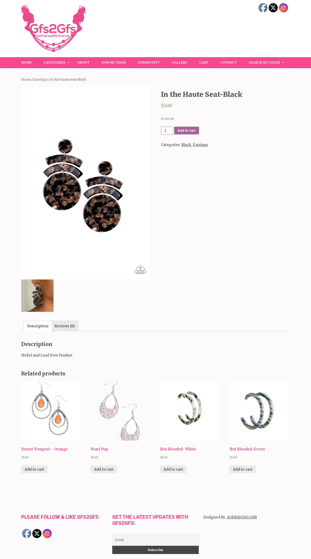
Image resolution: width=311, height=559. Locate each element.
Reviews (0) (64, 326)
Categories (54, 62)
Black (186, 145)
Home (26, 62)
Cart (203, 62)
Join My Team (113, 62)
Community (149, 62)
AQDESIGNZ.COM (242, 517)
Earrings (40, 79)
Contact (228, 62)
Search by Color (264, 62)
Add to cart (187, 130)
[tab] (37, 326)
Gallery (179, 62)
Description (37, 326)
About (83, 62)
